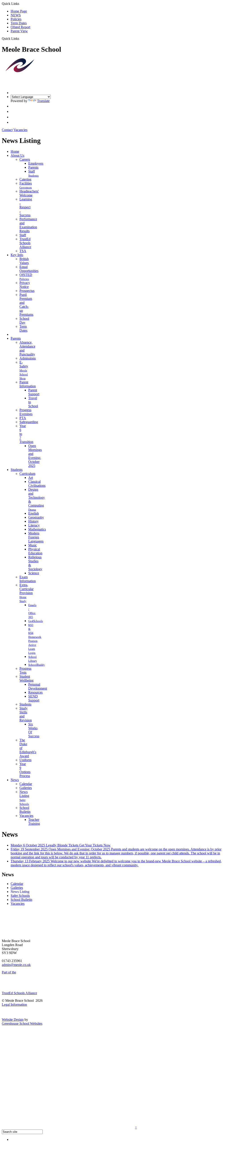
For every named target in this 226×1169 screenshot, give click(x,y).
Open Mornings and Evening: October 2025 (35, 456)
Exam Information (27, 579)
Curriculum (27, 473)
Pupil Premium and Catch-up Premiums (26, 304)
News (15, 780)
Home (15, 151)
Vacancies (20, 130)
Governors (25, 187)
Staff (31, 171)
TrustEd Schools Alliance (25, 243)
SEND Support (33, 698)
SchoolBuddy (36, 664)
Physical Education (35, 551)
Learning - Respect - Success (25, 207)
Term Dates (19, 23)
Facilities (25, 183)
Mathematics (37, 529)
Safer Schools (20, 895)
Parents (33, 167)
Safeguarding (28, 422)
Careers (24, 159)
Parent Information (27, 384)
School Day (24, 320)
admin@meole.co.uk (16, 965)
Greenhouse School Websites (22, 1023)
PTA (22, 418)
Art (30, 477)
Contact (7, 130)
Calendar (25, 784)
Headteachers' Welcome (29, 193)
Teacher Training (34, 821)
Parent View (19, 31)
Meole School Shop (23, 374)
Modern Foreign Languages (35, 537)
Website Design (13, 1019)
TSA (22, 251)
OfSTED (25, 275)
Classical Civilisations (36, 483)
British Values (24, 261)
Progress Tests (25, 670)
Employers (35, 163)
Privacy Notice (24, 285)
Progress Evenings (25, 412)
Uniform (25, 760)
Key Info (17, 255)
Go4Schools (35, 621)
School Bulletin (24, 810)
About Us (17, 155)
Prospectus (26, 291)
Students (33, 175)
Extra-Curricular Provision (26, 589)
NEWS (16, 15)
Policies (16, 19)
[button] (21, 38)
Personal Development (37, 686)
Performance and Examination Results (28, 225)
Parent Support (33, 392)
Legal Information (14, 1004)
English (33, 513)
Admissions (27, 358)
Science (33, 573)
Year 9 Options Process (24, 770)
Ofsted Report (20, 27)
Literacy (34, 525)
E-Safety (23, 364)
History (33, 521)
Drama (32, 509)
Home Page (19, 11)
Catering (25, 179)
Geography (36, 517)
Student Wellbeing (26, 678)
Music (32, 545)
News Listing (24, 794)
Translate (43, 101)
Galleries (25, 788)
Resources (35, 692)
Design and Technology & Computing (36, 497)
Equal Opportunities (28, 269)
